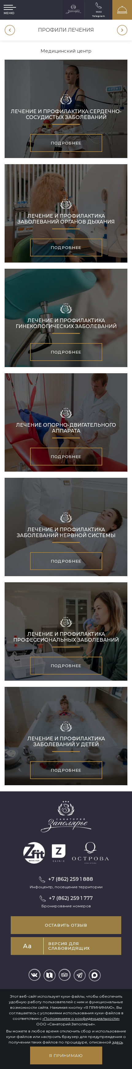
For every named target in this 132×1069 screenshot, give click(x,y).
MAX (99, 11)
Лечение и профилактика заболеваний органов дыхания (66, 218)
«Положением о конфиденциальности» (81, 1018)
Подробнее (66, 143)
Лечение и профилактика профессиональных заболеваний (66, 637)
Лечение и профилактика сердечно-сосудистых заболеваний (66, 114)
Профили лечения (66, 30)
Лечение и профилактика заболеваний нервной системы (66, 532)
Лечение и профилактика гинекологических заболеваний (66, 323)
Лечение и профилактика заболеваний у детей (66, 741)
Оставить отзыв (66, 925)
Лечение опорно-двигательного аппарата (66, 428)
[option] (66, 30)
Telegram (98, 15)
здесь (117, 1042)
